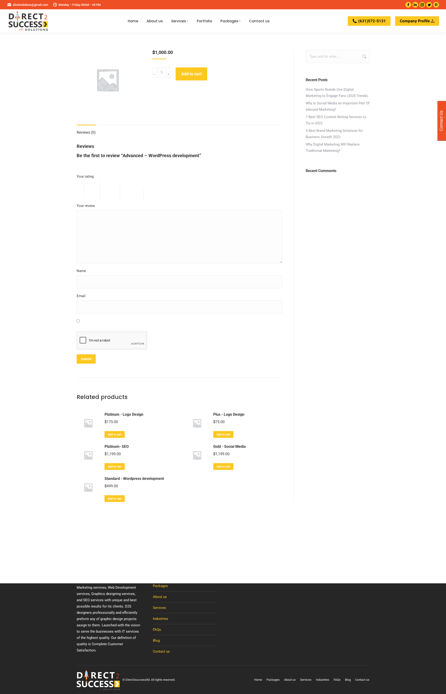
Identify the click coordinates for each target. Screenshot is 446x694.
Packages (160, 586)
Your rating (86, 176)
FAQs (157, 630)
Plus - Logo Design (228, 414)
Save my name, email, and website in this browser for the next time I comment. (143, 321)
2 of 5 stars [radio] (94, 190)
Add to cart (191, 73)
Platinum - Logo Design (124, 414)
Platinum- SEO (117, 446)
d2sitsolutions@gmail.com (30, 5)
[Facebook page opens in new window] (408, 5)
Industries (160, 619)
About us (160, 597)
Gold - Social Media (229, 446)
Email (82, 296)
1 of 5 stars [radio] (80, 190)
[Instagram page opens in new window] (422, 5)
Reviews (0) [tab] (86, 132)
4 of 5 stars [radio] (134, 193)
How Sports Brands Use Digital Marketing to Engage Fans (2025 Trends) (337, 92)
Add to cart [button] (114, 434)
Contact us (161, 651)
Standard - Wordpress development (134, 478)
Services (159, 608)
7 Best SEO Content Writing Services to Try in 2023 (336, 120)
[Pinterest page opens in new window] (436, 5)
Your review (87, 206)
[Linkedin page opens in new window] (415, 5)
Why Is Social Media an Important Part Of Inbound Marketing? (337, 106)
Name (82, 271)
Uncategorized (174, 91)
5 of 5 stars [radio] (159, 193)
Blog (156, 640)
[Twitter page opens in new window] (429, 5)
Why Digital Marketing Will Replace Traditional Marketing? (333, 147)
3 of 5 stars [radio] (112, 190)
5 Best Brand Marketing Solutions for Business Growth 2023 (334, 134)
